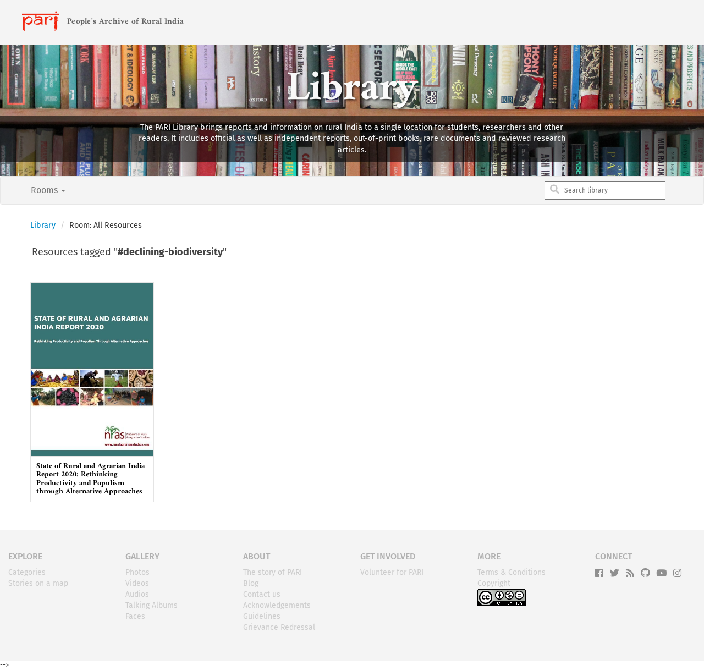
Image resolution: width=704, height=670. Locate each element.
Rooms (45, 190)
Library (43, 225)
